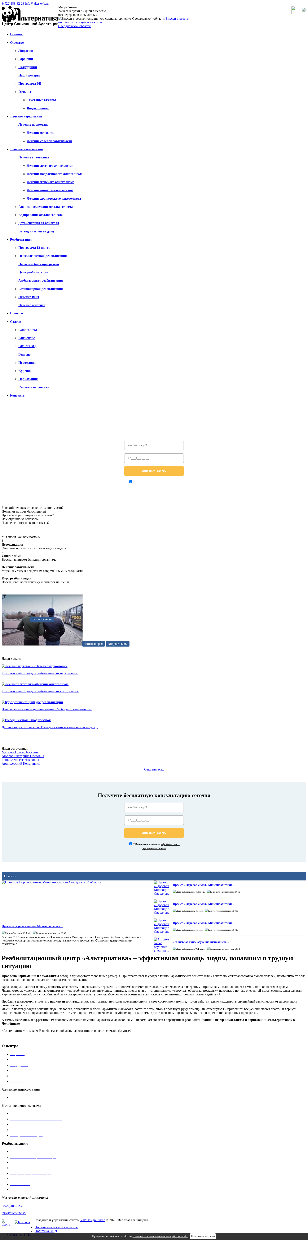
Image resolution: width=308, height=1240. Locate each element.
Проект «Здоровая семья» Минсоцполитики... (32, 926)
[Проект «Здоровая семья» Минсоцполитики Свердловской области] (72, 900)
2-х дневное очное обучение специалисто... (201, 942)
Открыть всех (154, 769)
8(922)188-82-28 (13, 3)
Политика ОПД (46, 1231)
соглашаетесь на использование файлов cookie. (160, 1236)
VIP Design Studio (92, 1220)
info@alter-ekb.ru (37, 3)
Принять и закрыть (203, 1236)
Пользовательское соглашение (56, 1227)
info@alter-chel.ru (14, 1213)
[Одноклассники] (304, 11)
